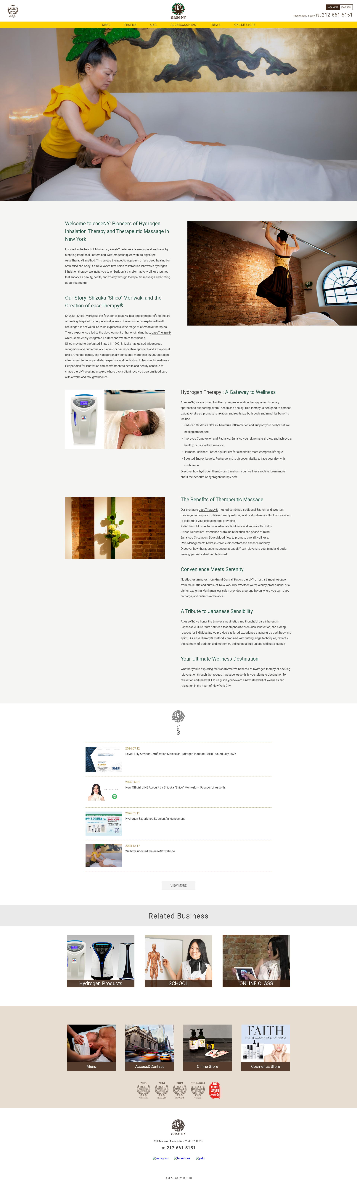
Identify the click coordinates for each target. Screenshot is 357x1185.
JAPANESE (332, 7)
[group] (100, 961)
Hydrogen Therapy (201, 392)
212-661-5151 (337, 15)
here (235, 477)
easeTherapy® (74, 260)
